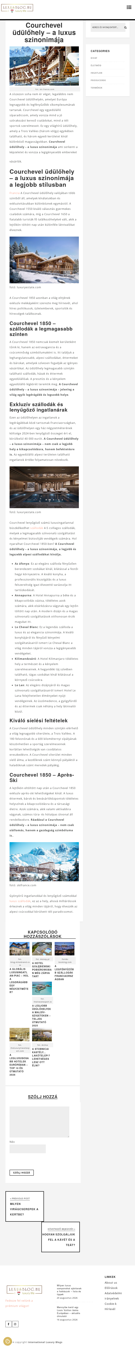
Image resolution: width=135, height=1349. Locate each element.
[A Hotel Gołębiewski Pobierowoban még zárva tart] (42, 949)
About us (111, 1282)
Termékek (96, 87)
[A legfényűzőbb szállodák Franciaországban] (65, 949)
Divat (94, 58)
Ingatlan (96, 72)
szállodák (36, 528)
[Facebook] (8, 1324)
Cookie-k (111, 1304)
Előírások (111, 1288)
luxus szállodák (20, 901)
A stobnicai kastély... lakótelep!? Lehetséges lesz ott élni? (41, 1057)
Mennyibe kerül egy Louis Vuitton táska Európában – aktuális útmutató (68, 1312)
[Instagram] (15, 1324)
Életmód (96, 65)
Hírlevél (110, 1309)
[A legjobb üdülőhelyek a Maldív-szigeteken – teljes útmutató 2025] (42, 989)
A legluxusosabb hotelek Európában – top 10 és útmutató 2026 (19, 1064)
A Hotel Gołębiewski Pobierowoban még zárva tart (42, 969)
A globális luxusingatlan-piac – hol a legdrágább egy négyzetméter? (19, 980)
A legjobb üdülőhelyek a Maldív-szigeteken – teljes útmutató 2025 (41, 1015)
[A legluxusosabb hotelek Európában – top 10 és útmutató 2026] (19, 1035)
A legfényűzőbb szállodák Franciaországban (64, 972)
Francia (15, 193)
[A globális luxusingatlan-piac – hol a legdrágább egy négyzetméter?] (19, 949)
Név (12, 1142)
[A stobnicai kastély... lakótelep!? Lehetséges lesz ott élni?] (42, 1035)
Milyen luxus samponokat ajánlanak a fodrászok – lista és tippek (69, 1290)
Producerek (98, 80)
